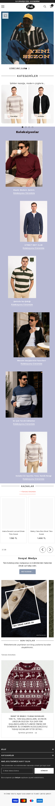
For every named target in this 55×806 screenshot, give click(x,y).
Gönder (44, 771)
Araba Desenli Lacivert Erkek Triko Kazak (13, 532)
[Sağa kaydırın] (50, 550)
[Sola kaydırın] (43, 550)
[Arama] (44, 6)
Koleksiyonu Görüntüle (24, 193)
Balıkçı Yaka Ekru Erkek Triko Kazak (42, 532)
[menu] (2, 6)
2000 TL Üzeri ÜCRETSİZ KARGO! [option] (27, 1)
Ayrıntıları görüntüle (25, 733)
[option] (27, 42)
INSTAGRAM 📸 (27, 572)
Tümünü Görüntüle (27, 492)
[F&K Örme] (14, 104)
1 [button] (26, 68)
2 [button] (29, 68)
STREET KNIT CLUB (17, 68)
